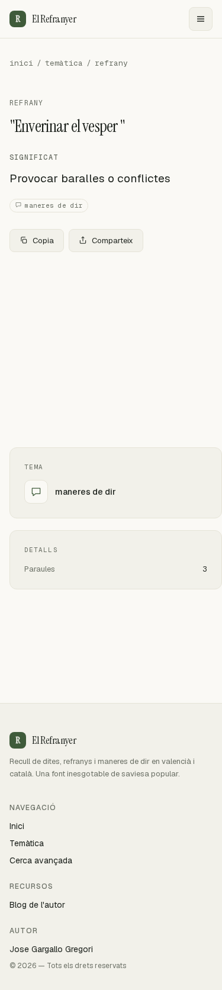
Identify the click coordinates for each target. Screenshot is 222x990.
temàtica (64, 63)
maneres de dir (54, 205)
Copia (43, 241)
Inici (16, 826)
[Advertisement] (111, 349)
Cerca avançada (40, 860)
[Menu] (201, 19)
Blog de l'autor (37, 904)
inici (21, 63)
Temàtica (26, 843)
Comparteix (112, 241)
